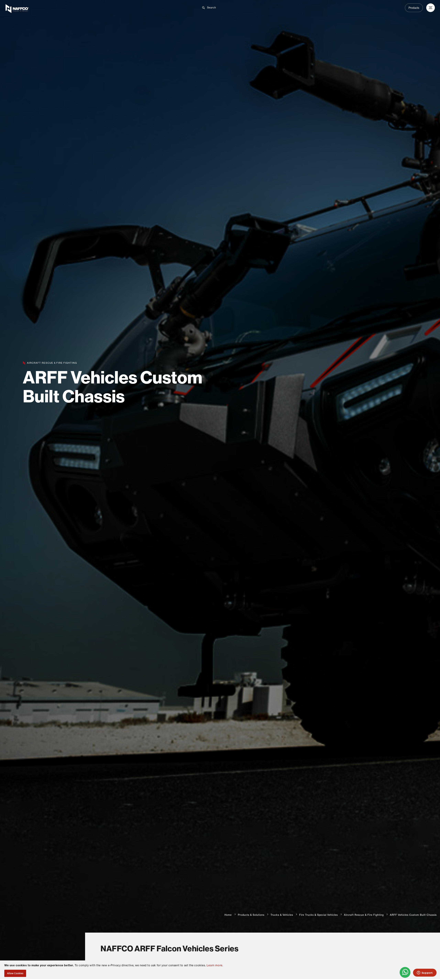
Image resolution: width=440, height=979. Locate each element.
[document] (220, 969)
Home (228, 914)
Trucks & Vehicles (282, 914)
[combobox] (223, 7)
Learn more (214, 965)
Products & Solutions (251, 914)
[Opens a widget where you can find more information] (425, 973)
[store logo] (76, 8)
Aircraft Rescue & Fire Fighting (364, 914)
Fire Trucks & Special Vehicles (318, 914)
